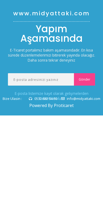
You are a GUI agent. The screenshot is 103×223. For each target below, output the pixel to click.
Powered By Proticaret (51, 105)
